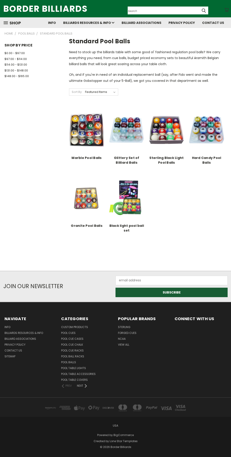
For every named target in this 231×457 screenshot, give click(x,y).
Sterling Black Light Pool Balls (166, 160)
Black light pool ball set (126, 228)
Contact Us (213, 23)
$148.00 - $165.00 (17, 76)
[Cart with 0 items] (226, 10)
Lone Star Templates (124, 441)
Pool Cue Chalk (72, 345)
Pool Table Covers (74, 380)
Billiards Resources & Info (87, 23)
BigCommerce (123, 435)
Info (52, 23)
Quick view (86, 125)
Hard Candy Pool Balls (206, 160)
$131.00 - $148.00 (16, 70)
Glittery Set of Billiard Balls (126, 160)
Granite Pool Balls (86, 225)
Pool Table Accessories (78, 374)
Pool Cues (68, 333)
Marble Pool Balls (87, 158)
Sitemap (10, 356)
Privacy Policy (182, 23)
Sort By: (77, 92)
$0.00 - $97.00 (15, 53)
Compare (85, 133)
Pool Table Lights (73, 368)
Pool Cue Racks (72, 350)
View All (123, 345)
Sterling (124, 327)
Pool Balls (68, 362)
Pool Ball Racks (72, 356)
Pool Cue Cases (72, 339)
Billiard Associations (141, 23)
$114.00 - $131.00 (16, 64)
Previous (224, 442)
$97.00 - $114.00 (16, 59)
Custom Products (74, 327)
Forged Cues (127, 333)
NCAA (122, 339)
